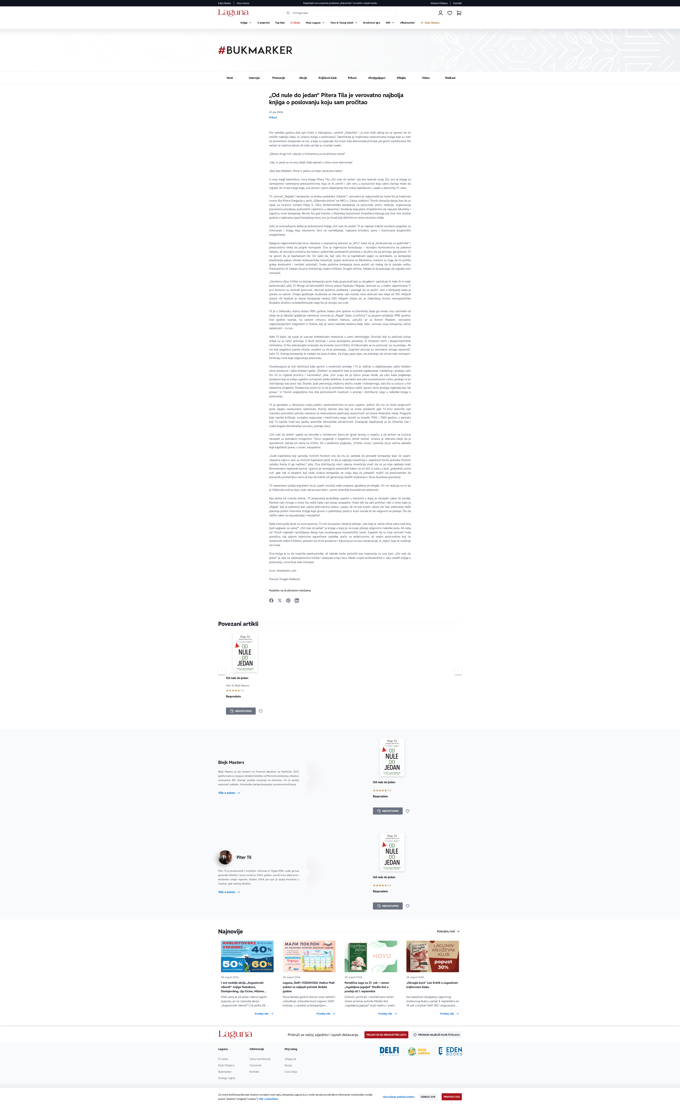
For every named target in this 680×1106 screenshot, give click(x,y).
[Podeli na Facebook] (271, 600)
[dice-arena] (419, 1051)
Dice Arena (243, 3)
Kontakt (457, 3)
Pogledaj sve (446, 931)
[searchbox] (340, 13)
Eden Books (224, 3)
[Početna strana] (234, 13)
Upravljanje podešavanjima (398, 1096)
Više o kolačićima (268, 1099)
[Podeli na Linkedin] (297, 600)
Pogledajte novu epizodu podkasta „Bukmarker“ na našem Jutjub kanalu (340, 3)
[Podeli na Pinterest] (288, 600)
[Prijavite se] (440, 13)
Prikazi (273, 117)
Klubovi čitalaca (439, 3)
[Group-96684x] (450, 1051)
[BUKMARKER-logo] (255, 50)
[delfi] (389, 1051)
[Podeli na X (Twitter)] (280, 600)
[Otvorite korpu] (459, 13)
